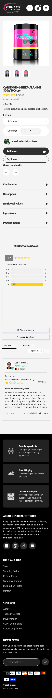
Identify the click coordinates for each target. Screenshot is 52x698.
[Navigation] (46, 8)
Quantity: (12, 130)
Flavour (7, 115)
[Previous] (6, 172)
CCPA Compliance (12, 628)
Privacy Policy (10, 618)
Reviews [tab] (7, 345)
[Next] (15, 172)
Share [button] (11, 413)
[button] (41, 413)
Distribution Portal (12, 586)
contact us (30, 501)
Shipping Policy (11, 571)
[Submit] (45, 661)
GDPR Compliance (12, 623)
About (6, 609)
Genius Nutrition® (11, 99)
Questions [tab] (25, 345)
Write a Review (27, 330)
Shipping (20, 109)
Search (6, 566)
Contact (7, 591)
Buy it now (12, 159)
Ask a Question (27, 337)
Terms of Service (11, 614)
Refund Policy (10, 576)
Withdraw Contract (12, 581)
